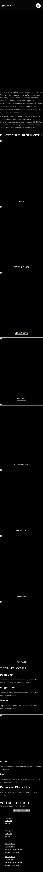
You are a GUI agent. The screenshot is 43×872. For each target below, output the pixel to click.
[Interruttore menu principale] (38, 5)
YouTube (8, 821)
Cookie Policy (10, 846)
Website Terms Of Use (13, 849)
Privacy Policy (10, 844)
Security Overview (12, 852)
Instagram (9, 818)
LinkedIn (8, 823)
